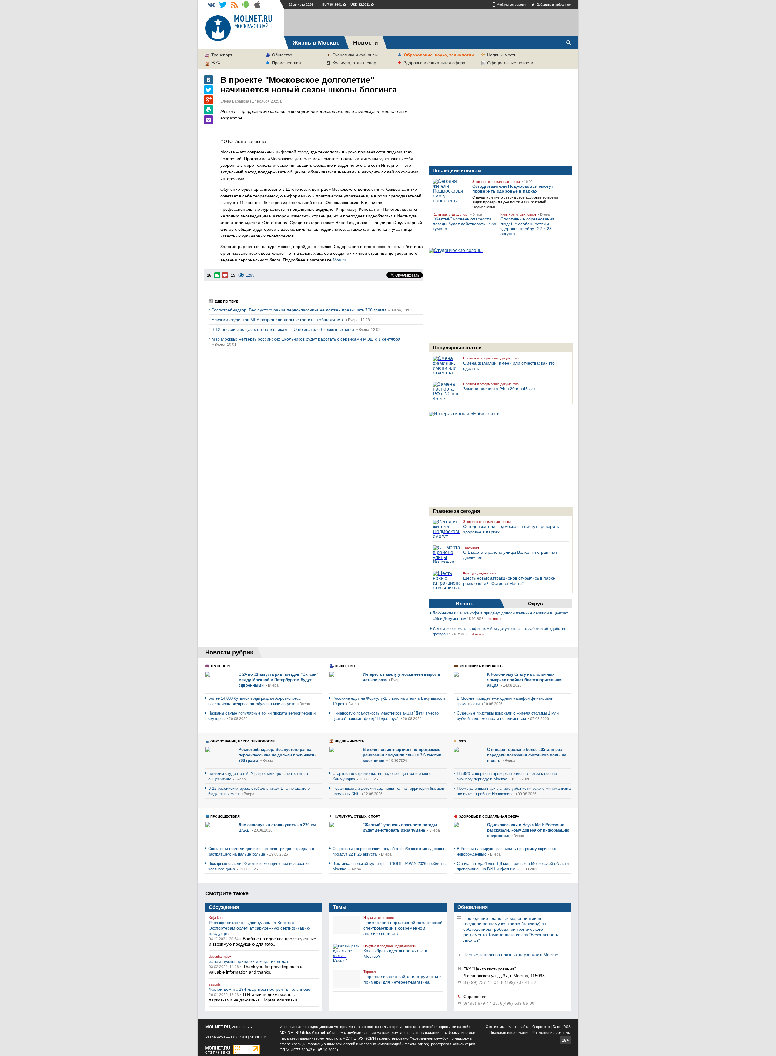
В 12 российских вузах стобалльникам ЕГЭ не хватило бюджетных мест (284, 329)
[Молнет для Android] (245, 4)
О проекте (541, 1027)
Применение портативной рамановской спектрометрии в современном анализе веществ (403, 928)
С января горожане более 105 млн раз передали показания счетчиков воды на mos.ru (526, 755)
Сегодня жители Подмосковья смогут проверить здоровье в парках (512, 188)
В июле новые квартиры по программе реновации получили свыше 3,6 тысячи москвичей (402, 755)
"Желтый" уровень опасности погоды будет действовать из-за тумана (464, 224)
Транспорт (221, 54)
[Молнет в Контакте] (211, 4)
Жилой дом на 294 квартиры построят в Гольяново (259, 989)
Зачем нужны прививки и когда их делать (249, 961)
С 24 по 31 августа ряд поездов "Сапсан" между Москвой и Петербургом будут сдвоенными (278, 680)
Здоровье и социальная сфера (434, 62)
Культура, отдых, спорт (355, 62)
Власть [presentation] (464, 603)
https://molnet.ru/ (316, 1033)
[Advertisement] (431, 22)
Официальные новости (510, 62)
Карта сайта (519, 1027)
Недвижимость (501, 54)
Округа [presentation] (536, 603)
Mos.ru (339, 259)
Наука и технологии (378, 918)
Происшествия (286, 62)
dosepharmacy (220, 956)
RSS (567, 1027)
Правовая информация (509, 1033)
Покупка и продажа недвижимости (389, 946)
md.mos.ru (495, 618)
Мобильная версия (511, 4)
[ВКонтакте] (208, 79)
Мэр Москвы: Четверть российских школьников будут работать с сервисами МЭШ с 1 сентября (306, 339)
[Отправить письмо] (208, 119)
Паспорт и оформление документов (491, 358)
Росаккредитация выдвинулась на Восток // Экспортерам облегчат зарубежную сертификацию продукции (259, 928)
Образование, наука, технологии (439, 54)
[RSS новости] (234, 4)
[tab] (464, 603)
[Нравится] (217, 275)
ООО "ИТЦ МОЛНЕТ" (248, 1037)
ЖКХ (215, 62)
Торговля (370, 972)
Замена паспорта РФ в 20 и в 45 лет (499, 388)
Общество (282, 54)
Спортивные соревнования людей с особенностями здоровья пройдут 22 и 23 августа (527, 226)
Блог (556, 1027)
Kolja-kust (216, 918)
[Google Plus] (208, 99)
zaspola (214, 984)
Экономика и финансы (355, 54)
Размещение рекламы (551, 1033)
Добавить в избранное (554, 4)
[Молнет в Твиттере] (222, 4)
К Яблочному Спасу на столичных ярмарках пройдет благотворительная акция (525, 680)
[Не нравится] (225, 275)
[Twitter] (208, 89)
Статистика (496, 1027)
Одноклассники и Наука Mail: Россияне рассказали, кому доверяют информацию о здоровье (528, 830)
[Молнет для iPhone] (257, 4)
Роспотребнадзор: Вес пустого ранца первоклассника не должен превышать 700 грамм (299, 310)
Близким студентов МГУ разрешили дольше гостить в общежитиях (278, 319)
